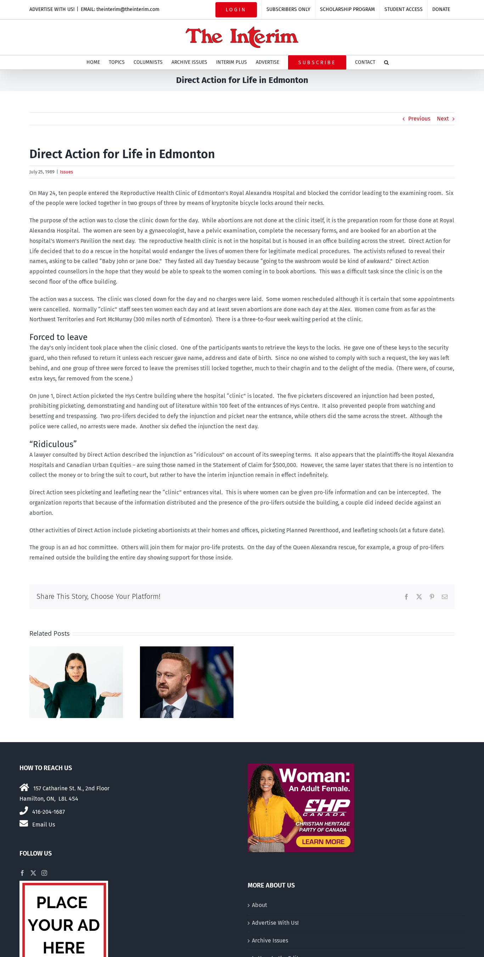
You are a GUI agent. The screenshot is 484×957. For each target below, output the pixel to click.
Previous (419, 118)
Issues (66, 171)
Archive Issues (270, 940)
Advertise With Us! (275, 922)
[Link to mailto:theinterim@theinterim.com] (23, 823)
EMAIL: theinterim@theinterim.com (120, 9)
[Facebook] (22, 873)
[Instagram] (44, 873)
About (259, 905)
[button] (386, 62)
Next (443, 118)
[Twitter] (33, 873)
